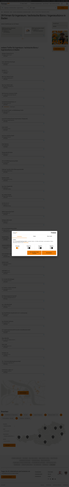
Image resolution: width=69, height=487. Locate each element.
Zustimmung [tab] (19, 236)
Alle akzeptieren (49, 252)
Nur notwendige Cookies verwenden (34, 253)
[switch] (28, 248)
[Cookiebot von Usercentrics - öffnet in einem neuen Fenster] (51, 233)
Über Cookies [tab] (49, 236)
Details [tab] (34, 236)
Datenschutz (26, 242)
